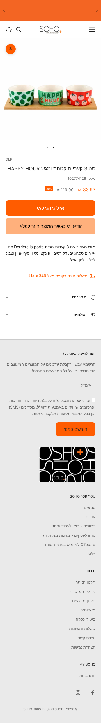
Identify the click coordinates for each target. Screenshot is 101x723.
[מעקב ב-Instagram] (78, 692)
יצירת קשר (86, 637)
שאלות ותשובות (82, 628)
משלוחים (87, 609)
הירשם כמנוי (75, 429)
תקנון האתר (85, 582)
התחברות (87, 675)
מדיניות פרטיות (82, 591)
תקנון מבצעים (83, 600)
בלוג (91, 553)
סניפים (89, 507)
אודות (90, 516)
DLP (9, 159)
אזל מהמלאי (50, 208)
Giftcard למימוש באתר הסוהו (70, 544)
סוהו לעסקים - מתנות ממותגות (69, 535)
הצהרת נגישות (83, 647)
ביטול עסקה (85, 619)
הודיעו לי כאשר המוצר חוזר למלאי (51, 226)
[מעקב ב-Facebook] (92, 692)
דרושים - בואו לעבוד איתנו (73, 526)
